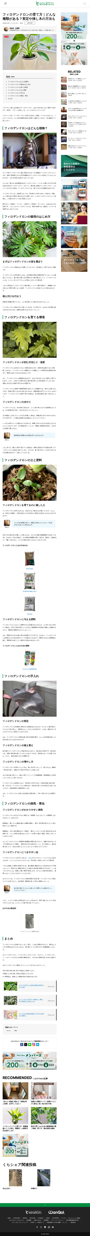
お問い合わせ (37, 1220)
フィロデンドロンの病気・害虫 (18, 96)
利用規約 (46, 1220)
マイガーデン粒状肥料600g (29, 669)
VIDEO (48, 1218)
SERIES (25, 1218)
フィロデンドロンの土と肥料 (17, 90)
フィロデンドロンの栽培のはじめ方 (19, 84)
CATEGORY (16, 1218)
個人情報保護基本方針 (72, 1220)
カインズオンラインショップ (20, 1222)
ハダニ (30, 858)
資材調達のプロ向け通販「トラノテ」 (57, 1222)
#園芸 (15, 1030)
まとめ (10, 98)
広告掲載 (28, 1220)
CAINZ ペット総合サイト (37, 1222)
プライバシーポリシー (57, 1220)
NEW (9, 1218)
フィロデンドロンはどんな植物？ (18, 81)
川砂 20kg (29, 614)
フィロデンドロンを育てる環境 (18, 87)
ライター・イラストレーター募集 (70, 1218)
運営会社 (73, 1222)
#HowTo (9, 1030)
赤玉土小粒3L (29, 568)
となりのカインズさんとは (16, 1220)
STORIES (40, 1218)
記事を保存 (30, 23)
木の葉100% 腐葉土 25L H (29, 591)
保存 (7, 36)
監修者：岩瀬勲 (15, 28)
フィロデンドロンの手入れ (16, 93)
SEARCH (85, 3)
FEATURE (32, 1218)
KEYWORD (55, 1218)
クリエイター (15, 23)
